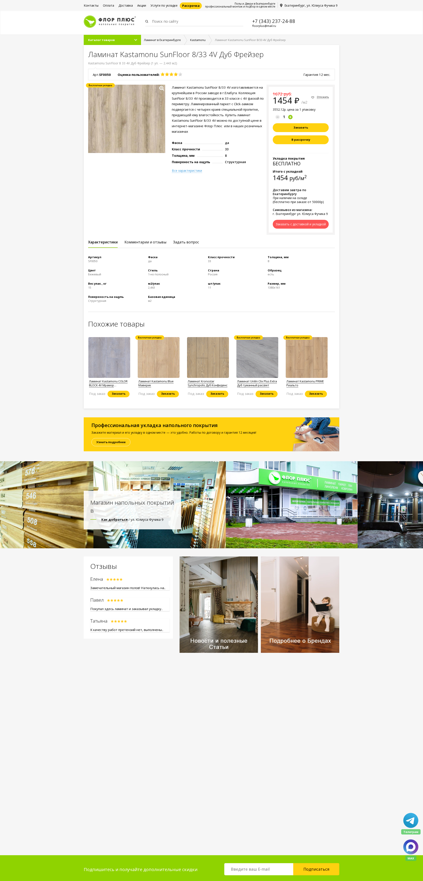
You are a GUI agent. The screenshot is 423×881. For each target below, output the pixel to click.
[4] (176, 74)
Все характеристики (187, 171)
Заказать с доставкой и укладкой (301, 224)
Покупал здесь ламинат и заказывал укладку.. (126, 609)
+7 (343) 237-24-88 (273, 21)
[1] (162, 74)
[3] (171, 74)
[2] (167, 74)
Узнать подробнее (111, 442)
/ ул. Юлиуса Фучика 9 (132, 519)
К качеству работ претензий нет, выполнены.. (126, 629)
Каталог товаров (101, 40)
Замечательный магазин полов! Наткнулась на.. (127, 588)
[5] (180, 74)
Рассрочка (191, 6)
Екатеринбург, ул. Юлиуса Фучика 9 (311, 5)
